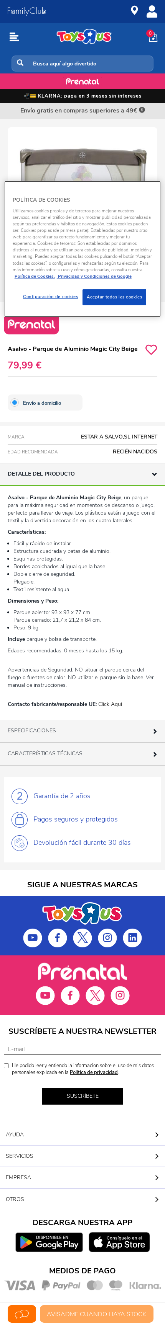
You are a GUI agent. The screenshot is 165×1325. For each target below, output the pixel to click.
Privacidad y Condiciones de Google (94, 276)
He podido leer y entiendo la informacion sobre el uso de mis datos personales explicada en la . (83, 1069)
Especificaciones (32, 730)
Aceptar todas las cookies (114, 297)
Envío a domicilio (42, 403)
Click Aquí (110, 704)
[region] (82, 249)
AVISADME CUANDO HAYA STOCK (96, 1314)
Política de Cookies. (35, 276)
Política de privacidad (94, 1072)
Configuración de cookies (50, 296)
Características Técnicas (45, 753)
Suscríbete (83, 1096)
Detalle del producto (41, 474)
